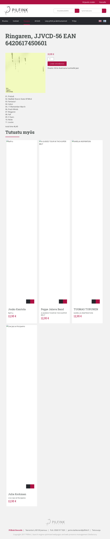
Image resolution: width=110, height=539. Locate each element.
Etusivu (5, 21)
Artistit (37, 21)
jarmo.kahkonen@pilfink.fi (78, 530)
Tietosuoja (96, 530)
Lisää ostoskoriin (57, 63)
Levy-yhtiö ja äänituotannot (56, 21)
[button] (28, 301)
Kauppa (27, 21)
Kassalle (102, 2)
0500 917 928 (59, 530)
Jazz (77, 68)
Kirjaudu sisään (88, 2)
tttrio (56, 68)
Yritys (74, 21)
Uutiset (16, 21)
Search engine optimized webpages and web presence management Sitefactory (65, 534)
